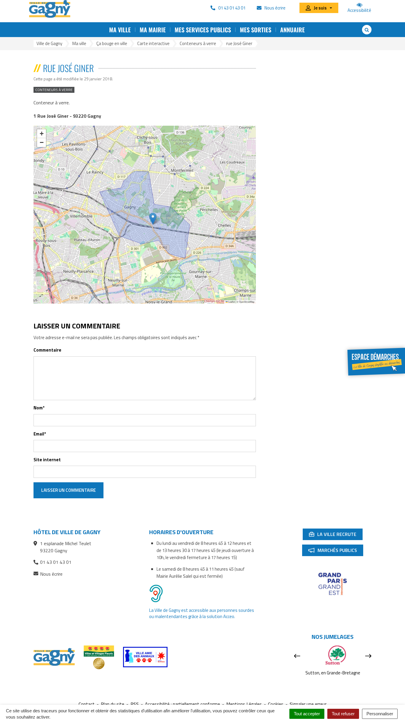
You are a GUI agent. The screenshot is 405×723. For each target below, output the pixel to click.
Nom (39, 408)
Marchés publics (335, 551)
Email (40, 434)
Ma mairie (153, 29)
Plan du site (112, 704)
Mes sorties (255, 29)
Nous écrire (51, 574)
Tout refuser (343, 713)
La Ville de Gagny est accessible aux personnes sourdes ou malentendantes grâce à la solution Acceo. (201, 613)
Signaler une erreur (308, 704)
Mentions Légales (244, 704)
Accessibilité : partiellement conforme (182, 704)
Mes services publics (203, 29)
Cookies (275, 704)
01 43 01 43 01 (55, 562)
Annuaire (292, 29)
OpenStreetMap (246, 301)
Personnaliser (379, 713)
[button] (153, 219)
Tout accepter (307, 713)
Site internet (47, 460)
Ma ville (120, 29)
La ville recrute (336, 535)
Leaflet (231, 301)
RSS (134, 704)
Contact (87, 704)
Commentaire (47, 350)
